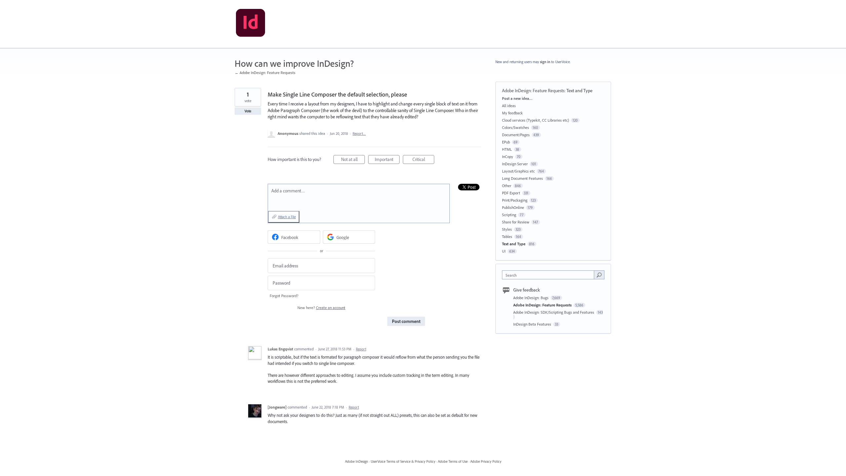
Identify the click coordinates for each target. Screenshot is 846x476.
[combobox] (549, 274)
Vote (248, 111)
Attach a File (287, 217)
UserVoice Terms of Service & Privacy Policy (403, 461)
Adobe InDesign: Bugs (531, 297)
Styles (507, 229)
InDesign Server (515, 163)
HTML (507, 149)
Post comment (406, 321)
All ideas (509, 105)
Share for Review (515, 221)
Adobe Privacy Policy (485, 461)
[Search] (599, 274)
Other (506, 185)
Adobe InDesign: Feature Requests (533, 91)
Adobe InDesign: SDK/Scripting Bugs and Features (554, 312)
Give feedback (526, 290)
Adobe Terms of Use (453, 461)
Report (361, 349)
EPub (506, 141)
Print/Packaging (514, 200)
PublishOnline (513, 207)
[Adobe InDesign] (250, 24)
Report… (359, 133)
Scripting (509, 214)
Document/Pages (516, 134)
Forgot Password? (284, 295)
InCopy (507, 156)
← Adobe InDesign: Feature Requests (265, 72)
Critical (423, 160)
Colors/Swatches (515, 127)
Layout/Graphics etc (518, 171)
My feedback (512, 112)
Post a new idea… (517, 98)
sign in (545, 62)
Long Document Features (522, 178)
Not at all (353, 160)
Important (387, 160)
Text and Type (579, 91)
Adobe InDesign (356, 461)
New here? (321, 307)
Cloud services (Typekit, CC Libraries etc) (535, 120)
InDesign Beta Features (532, 324)
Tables (507, 236)
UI (504, 251)
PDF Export (511, 192)
